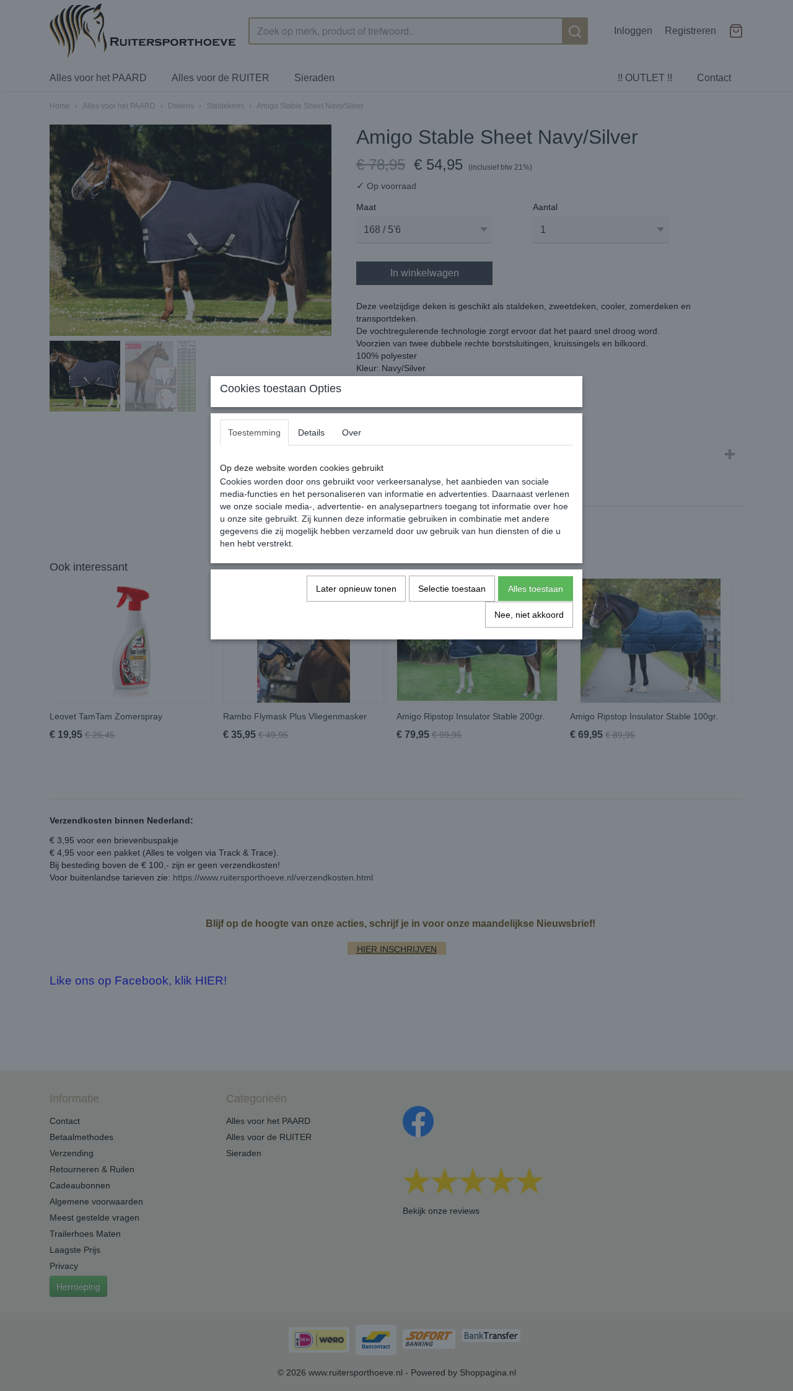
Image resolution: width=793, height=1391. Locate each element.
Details (311, 432)
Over (351, 432)
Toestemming (254, 432)
